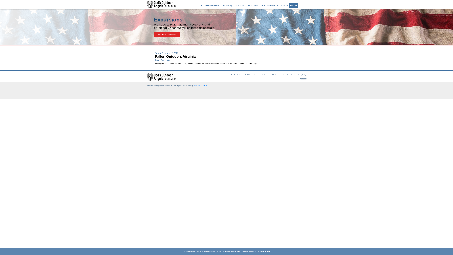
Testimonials (252, 5)
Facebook (302, 79)
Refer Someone (268, 5)
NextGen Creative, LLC (202, 86)
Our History (227, 5)
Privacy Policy (302, 75)
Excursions (239, 5)
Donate (293, 5)
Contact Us (282, 5)
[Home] (202, 5)
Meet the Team (212, 5)
